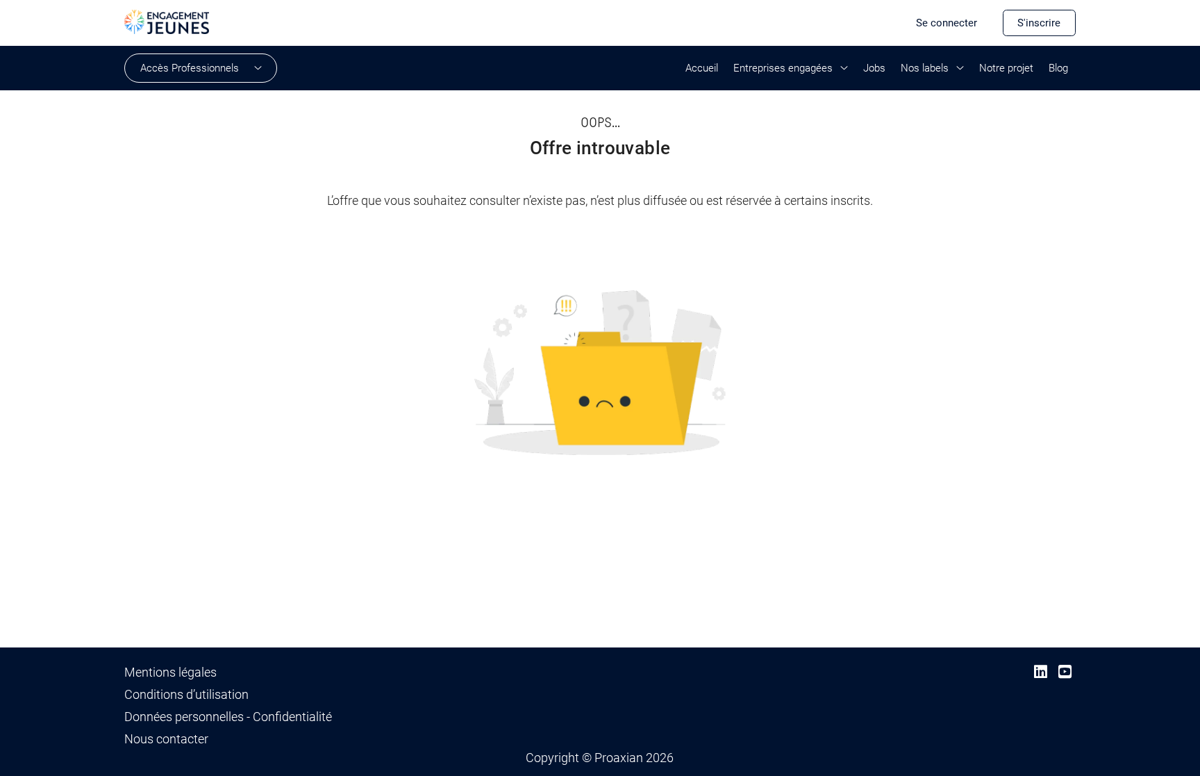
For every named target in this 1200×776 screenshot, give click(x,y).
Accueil (701, 68)
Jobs (874, 68)
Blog (1058, 68)
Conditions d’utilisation (186, 695)
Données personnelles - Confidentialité (228, 717)
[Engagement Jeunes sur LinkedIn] (1040, 672)
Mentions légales (170, 672)
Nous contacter (166, 739)
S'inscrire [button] (1038, 23)
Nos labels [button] (925, 68)
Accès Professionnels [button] (189, 68)
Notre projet (1006, 68)
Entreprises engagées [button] (783, 68)
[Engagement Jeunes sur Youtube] (1065, 672)
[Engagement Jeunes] (167, 21)
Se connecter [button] (946, 23)
